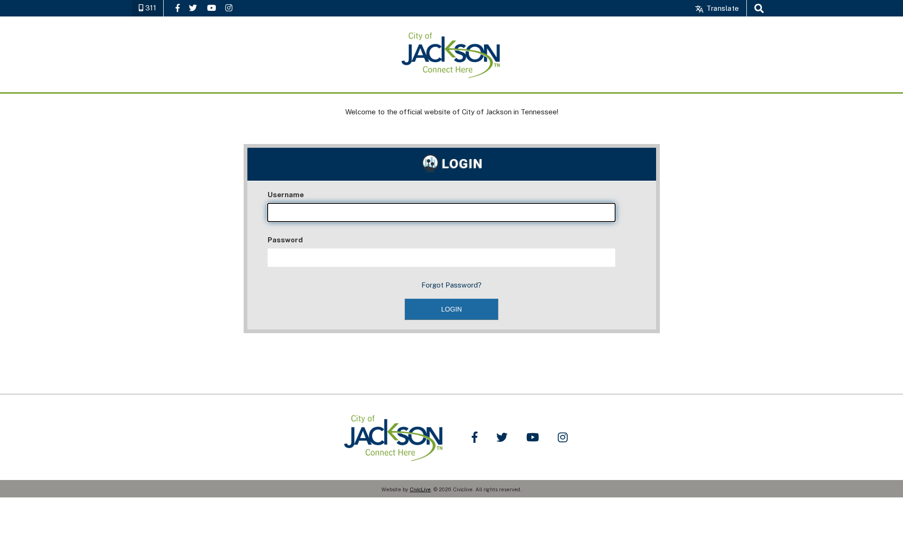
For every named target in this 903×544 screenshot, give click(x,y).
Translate (721, 8)
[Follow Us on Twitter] (193, 8)
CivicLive (420, 489)
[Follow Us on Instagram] (228, 8)
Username (286, 195)
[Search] (759, 8)
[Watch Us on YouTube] (211, 8)
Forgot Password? (451, 285)
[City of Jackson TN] (451, 54)
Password (285, 240)
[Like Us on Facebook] (177, 8)
